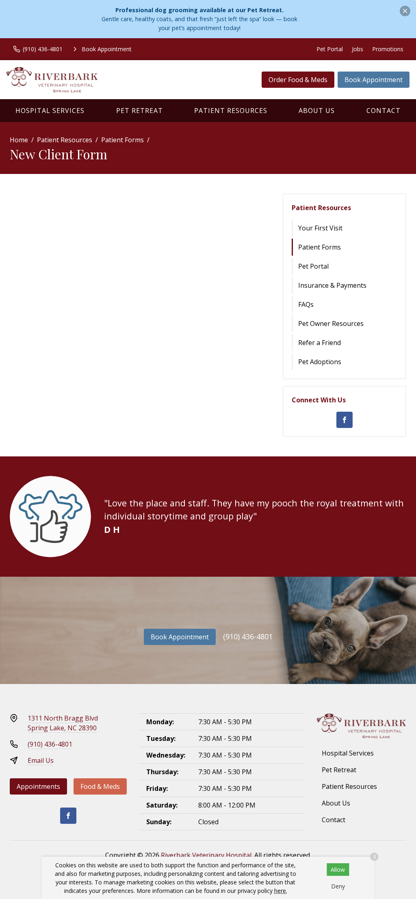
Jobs (357, 49)
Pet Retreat (139, 110)
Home (19, 139)
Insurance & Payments (332, 285)
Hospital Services (49, 110)
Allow (338, 869)
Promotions (387, 49)
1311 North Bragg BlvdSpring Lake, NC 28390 (63, 723)
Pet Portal (329, 49)
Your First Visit (320, 228)
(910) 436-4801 (248, 636)
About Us (317, 110)
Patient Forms (122, 139)
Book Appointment (373, 79)
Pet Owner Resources (331, 323)
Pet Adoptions (319, 361)
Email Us (41, 760)
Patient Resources (230, 110)
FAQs (306, 304)
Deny (338, 886)
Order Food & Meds (298, 79)
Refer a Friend (319, 342)
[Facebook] (344, 420)
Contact (383, 110)
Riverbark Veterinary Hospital (206, 855)
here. (280, 891)
